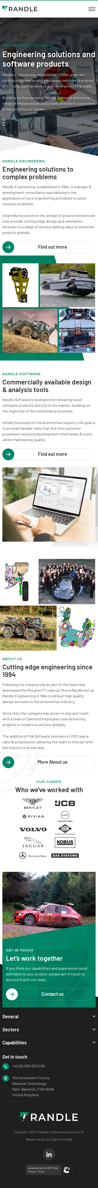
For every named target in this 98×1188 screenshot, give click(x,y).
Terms (41, 1171)
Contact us (52, 994)
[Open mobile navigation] (92, 9)
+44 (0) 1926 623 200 (28, 1066)
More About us (53, 762)
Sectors (10, 1029)
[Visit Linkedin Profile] (49, 1154)
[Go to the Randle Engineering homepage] (19, 9)
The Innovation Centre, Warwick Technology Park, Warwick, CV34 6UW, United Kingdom (33, 1086)
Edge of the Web (61, 1139)
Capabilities (14, 1042)
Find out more (52, 247)
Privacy (32, 1171)
